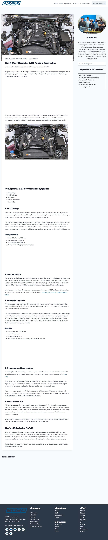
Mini (56, 529)
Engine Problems (84, 82)
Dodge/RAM (59, 515)
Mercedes (58, 524)
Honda (82, 510)
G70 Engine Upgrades (86, 75)
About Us (33, 512)
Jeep (57, 517)
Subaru (82, 517)
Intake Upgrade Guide (86, 87)
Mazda (82, 524)
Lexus (82, 527)
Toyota (82, 515)
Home (56, 3)
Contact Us (86, 3)
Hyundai (83, 520)
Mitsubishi (83, 529)
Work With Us (34, 519)
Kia (81, 522)
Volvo (57, 531)
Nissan (82, 513)
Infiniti (82, 531)
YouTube (33, 515)
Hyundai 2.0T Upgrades (86, 80)
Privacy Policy (35, 524)
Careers (33, 517)
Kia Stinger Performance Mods (89, 78)
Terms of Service (36, 526)
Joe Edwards (9, 67)
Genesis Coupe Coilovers (87, 84)
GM (56, 513)
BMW (57, 527)
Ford (56, 510)
